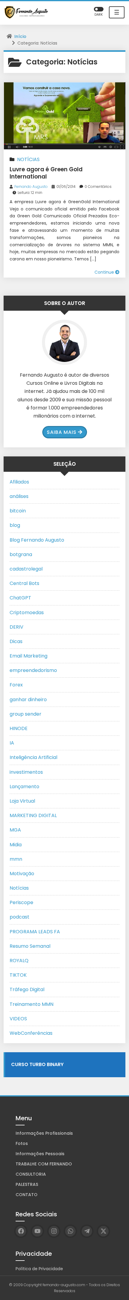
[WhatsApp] (70, 1231)
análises (19, 496)
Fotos (22, 1143)
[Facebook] (21, 1231)
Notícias (28, 159)
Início (20, 36)
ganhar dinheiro (28, 699)
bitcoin (18, 510)
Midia (16, 844)
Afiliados (19, 481)
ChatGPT (20, 597)
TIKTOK (18, 975)
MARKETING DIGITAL (33, 815)
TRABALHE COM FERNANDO (44, 1164)
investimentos (26, 772)
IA (12, 742)
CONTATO (27, 1195)
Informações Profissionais (44, 1133)
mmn (16, 859)
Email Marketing (28, 655)
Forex (16, 684)
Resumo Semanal (30, 946)
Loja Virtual (22, 801)
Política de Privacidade (39, 1269)
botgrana (21, 554)
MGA (15, 829)
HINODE (19, 728)
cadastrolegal (26, 568)
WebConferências (31, 1033)
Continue (104, 272)
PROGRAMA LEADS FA (35, 931)
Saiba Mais (61, 432)
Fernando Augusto (31, 186)
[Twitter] (103, 1231)
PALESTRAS (27, 1184)
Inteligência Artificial (33, 757)
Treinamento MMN (31, 1004)
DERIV (16, 627)
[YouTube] (37, 1231)
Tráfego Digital (27, 989)
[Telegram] (87, 1231)
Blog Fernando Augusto (37, 539)
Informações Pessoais (40, 1154)
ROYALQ (19, 960)
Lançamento (24, 786)
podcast (19, 916)
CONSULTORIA (31, 1174)
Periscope (21, 902)
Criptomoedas (27, 612)
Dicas (16, 641)
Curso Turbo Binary (37, 1064)
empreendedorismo (33, 670)
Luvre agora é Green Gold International (46, 173)
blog (15, 525)
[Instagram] (54, 1231)
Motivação (22, 873)
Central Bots (24, 583)
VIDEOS (18, 1018)
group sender (25, 714)
